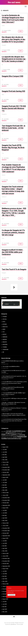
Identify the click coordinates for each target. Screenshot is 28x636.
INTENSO (5, 324)
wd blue (19, 438)
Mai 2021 (5, 606)
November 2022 (6, 561)
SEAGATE (4, 32)
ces (2, 431)
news (19, 433)
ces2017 (4, 431)
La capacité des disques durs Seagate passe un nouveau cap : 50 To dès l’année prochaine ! (14, 59)
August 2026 (5, 447)
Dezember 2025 (6, 467)
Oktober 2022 (6, 563)
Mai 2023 (5, 545)
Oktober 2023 (6, 533)
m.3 (16, 433)
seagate (20, 437)
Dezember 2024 (6, 497)
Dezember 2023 (6, 528)
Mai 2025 (5, 485)
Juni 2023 (5, 543)
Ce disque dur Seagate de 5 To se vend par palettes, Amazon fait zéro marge (13, 232)
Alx (22, 624)
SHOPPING (5, 344)
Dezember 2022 (6, 558)
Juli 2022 (5, 571)
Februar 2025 (5, 492)
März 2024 (5, 520)
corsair (8, 431)
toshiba (4, 438)
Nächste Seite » (14, 287)
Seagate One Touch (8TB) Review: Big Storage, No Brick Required (13, 147)
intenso (22, 431)
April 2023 (5, 548)
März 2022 (5, 581)
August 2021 (5, 599)
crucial (14, 431)
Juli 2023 (5, 540)
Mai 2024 (5, 515)
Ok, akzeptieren (11, 594)
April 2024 (5, 518)
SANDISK (5, 339)
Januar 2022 (5, 586)
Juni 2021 (5, 604)
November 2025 (6, 469)
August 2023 (5, 538)
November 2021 (6, 591)
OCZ (4, 331)
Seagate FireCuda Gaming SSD (13, 91)
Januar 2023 (5, 556)
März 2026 (5, 459)
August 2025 (5, 477)
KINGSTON (5, 326)
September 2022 (6, 566)
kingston (9, 433)
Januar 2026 (5, 464)
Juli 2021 (5, 601)
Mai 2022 (5, 576)
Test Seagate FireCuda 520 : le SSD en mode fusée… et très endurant (13, 128)
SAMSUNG (5, 336)
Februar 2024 (5, 523)
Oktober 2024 (6, 502)
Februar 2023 (5, 553)
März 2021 (5, 611)
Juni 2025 (5, 482)
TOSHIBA (5, 347)
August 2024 (5, 507)
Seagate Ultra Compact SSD (12, 76)
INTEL (4, 321)
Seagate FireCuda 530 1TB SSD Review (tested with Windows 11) (14, 108)
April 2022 (5, 578)
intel (18, 431)
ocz (10, 435)
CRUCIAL (5, 319)
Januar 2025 (5, 495)
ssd (25, 436)
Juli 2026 (5, 449)
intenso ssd (3, 433)
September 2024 (6, 505)
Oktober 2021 (6, 594)
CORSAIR (5, 316)
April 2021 (5, 609)
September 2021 (6, 596)
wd (15, 438)
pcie (17, 435)
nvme (7, 435)
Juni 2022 (5, 573)
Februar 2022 (5, 583)
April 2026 (5, 457)
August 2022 (5, 568)
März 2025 (5, 490)
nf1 (21, 433)
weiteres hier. (11, 592)
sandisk (15, 437)
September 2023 (6, 535)
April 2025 (5, 487)
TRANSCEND (5, 349)
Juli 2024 (5, 510)
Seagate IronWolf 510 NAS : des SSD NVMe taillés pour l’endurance (12, 252)
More (20, 31)
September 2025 (6, 474)
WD (3, 352)
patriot (13, 435)
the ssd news (14, 2)
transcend (10, 438)
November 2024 (6, 500)
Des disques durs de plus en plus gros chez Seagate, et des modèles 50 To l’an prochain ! (13, 39)
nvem (3, 435)
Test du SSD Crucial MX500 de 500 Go (11, 366)
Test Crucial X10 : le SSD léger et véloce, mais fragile (15, 398)
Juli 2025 (5, 480)
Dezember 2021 (6, 588)
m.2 (13, 433)
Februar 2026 (5, 462)
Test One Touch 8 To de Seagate (14, 269)
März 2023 (5, 550)
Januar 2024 (5, 525)
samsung (22, 435)
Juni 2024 (5, 512)
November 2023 (6, 530)
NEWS (4, 329)
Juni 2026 (5, 452)
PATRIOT (5, 334)
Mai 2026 (5, 454)
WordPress (13, 624)
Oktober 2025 (6, 472)
